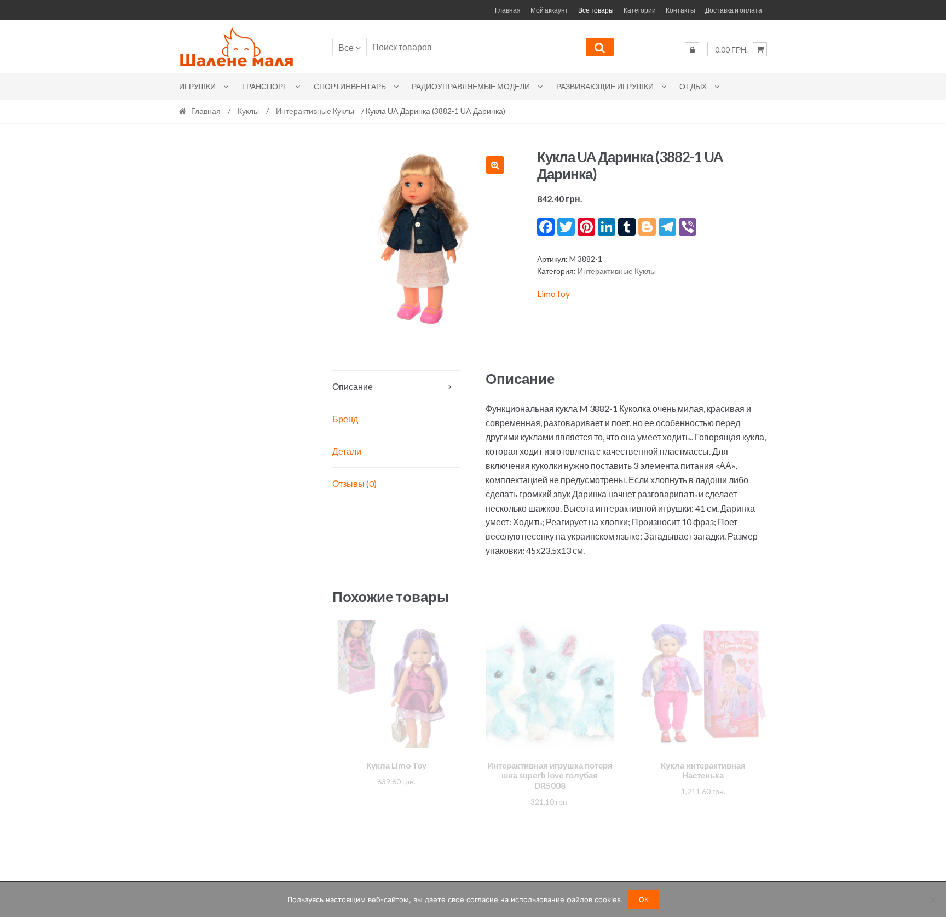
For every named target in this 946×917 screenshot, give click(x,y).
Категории (640, 10)
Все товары (596, 10)
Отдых (693, 86)
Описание (352, 386)
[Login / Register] (692, 49)
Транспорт (264, 86)
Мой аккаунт (549, 10)
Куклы (248, 111)
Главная (508, 10)
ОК (644, 899)
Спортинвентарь (350, 86)
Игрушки (197, 86)
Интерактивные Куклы (315, 111)
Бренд (345, 419)
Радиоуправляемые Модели (471, 86)
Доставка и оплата (733, 10)
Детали (346, 451)
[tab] (396, 387)
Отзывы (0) (354, 483)
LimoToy (553, 293)
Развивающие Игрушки (605, 86)
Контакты (680, 10)
